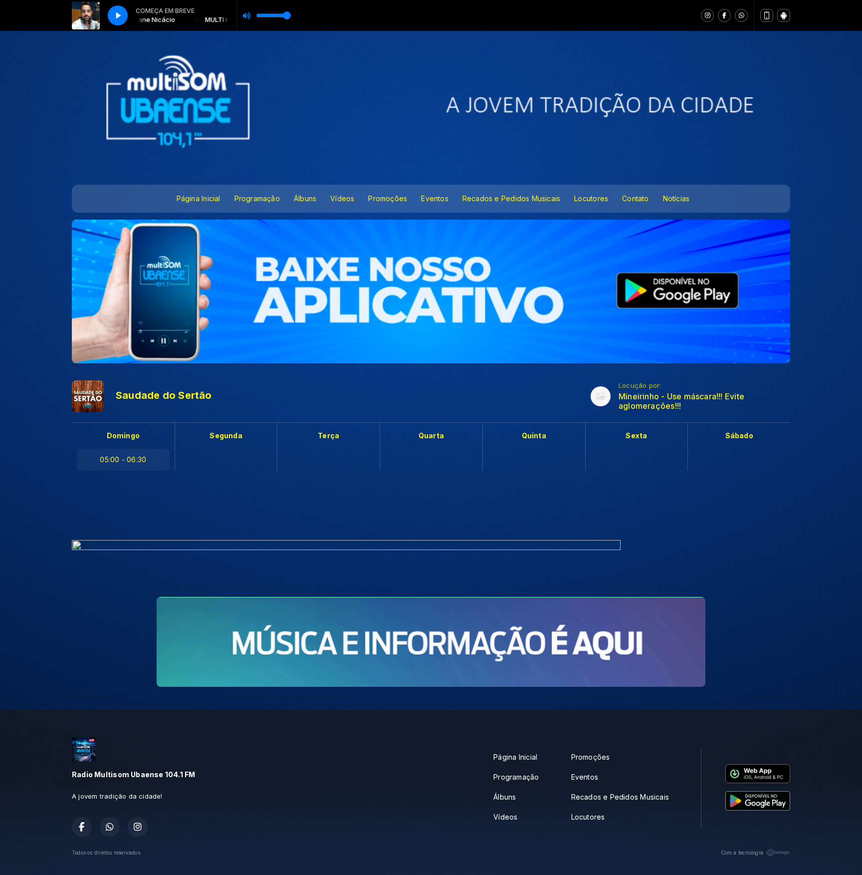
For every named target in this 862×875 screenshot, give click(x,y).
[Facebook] (724, 15)
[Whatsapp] (741, 15)
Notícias (676, 198)
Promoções (387, 198)
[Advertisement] (431, 508)
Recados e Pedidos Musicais (511, 198)
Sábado (739, 435)
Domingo (123, 435)
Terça (328, 435)
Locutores (591, 198)
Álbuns (305, 198)
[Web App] (766, 15)
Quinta (534, 435)
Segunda (226, 435)
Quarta (431, 435)
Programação (257, 198)
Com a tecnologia (742, 853)
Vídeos (342, 198)
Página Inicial (198, 198)
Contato (635, 198)
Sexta (636, 435)
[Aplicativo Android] (783, 15)
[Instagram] (707, 15)
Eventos (434, 198)
